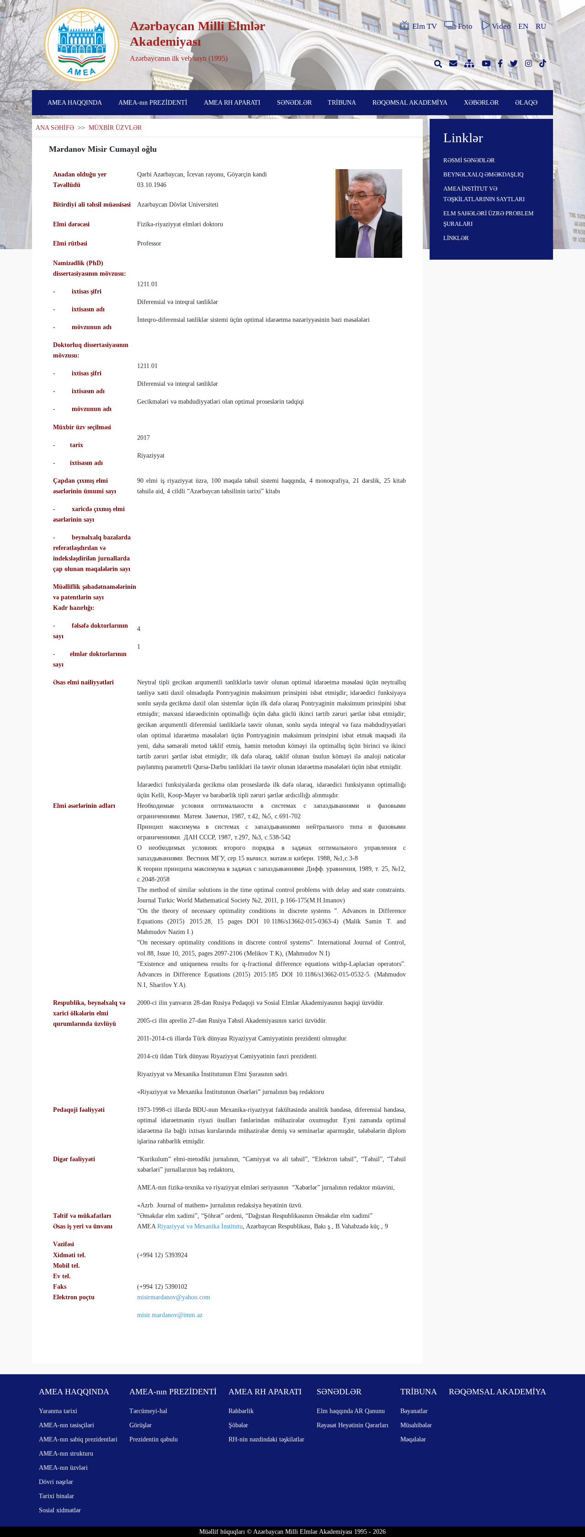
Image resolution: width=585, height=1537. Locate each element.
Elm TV (424, 26)
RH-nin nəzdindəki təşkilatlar (266, 1439)
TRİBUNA (342, 102)
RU (541, 26)
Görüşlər (140, 1425)
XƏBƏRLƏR (481, 102)
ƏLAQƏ (526, 102)
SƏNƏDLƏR (294, 102)
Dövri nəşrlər (56, 1481)
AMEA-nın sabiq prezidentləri (78, 1439)
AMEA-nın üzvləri (63, 1467)
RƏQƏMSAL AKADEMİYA (409, 102)
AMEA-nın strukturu (66, 1453)
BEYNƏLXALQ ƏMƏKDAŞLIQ (483, 174)
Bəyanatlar (414, 1410)
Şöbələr (238, 1425)
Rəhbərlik (241, 1410)
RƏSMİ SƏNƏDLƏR (469, 160)
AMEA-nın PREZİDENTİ (152, 102)
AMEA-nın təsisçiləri (66, 1425)
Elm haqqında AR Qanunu (351, 1410)
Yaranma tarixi (58, 1410)
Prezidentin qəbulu (153, 1439)
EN (523, 26)
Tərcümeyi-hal (148, 1410)
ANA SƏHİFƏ (55, 127)
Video (501, 26)
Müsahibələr (416, 1425)
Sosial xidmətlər (60, 1510)
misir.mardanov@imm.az (169, 1314)
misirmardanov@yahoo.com (173, 1297)
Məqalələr (413, 1439)
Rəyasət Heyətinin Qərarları (352, 1425)
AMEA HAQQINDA (75, 102)
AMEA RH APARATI (232, 102)
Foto (465, 26)
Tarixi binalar (56, 1496)
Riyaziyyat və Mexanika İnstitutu (199, 1226)
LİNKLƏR (456, 238)
